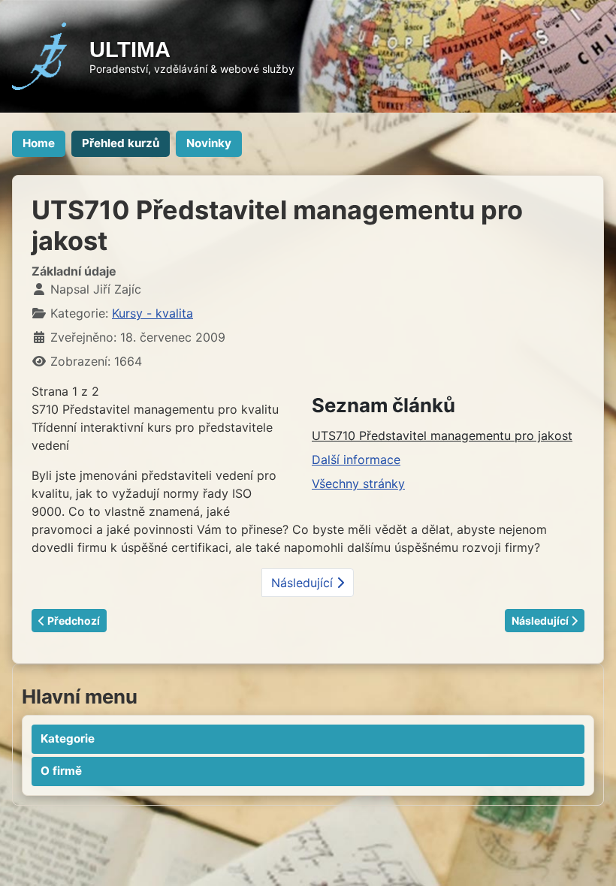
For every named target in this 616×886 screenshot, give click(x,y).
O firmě (61, 771)
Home (39, 143)
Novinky (208, 143)
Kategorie (68, 738)
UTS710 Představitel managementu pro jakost (442, 435)
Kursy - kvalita (152, 313)
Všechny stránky (358, 483)
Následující (304, 582)
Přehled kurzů (120, 143)
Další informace (356, 459)
